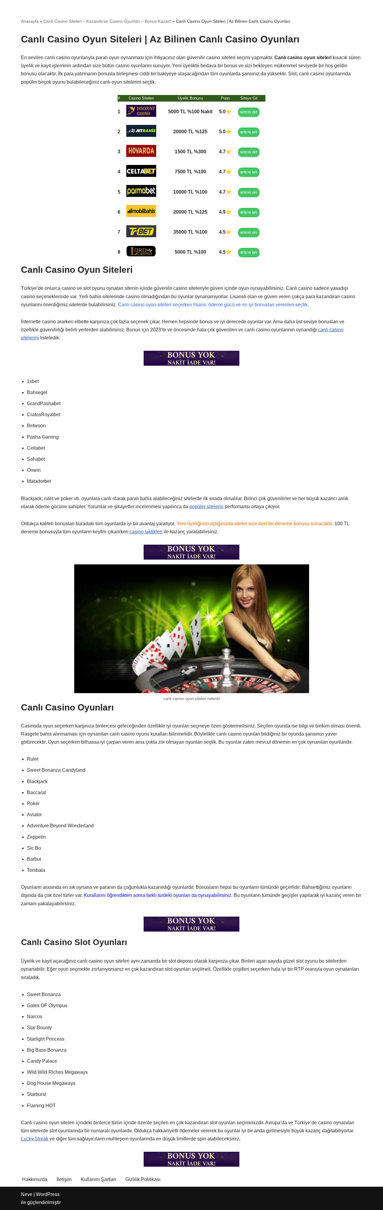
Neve (26, 1194)
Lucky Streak (34, 1138)
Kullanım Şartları (98, 1179)
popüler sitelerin (206, 506)
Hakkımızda (34, 1179)
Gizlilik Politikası (142, 1179)
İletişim (64, 1179)
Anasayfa (30, 21)
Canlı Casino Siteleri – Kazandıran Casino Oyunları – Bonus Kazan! (107, 21)
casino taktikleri (145, 531)
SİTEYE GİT (248, 112)
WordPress (48, 1194)
